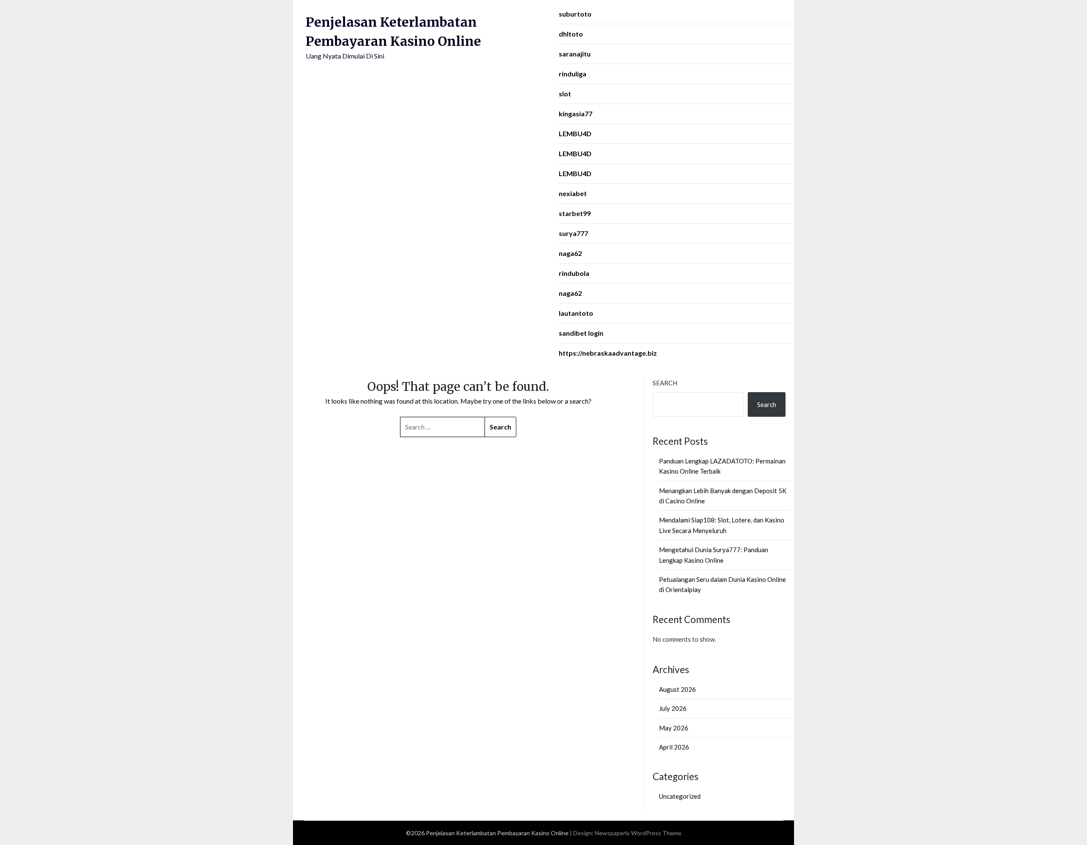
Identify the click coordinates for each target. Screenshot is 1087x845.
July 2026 (673, 708)
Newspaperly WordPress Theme (638, 833)
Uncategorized (680, 796)
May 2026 (673, 728)
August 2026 (677, 689)
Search (665, 383)
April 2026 (674, 747)
